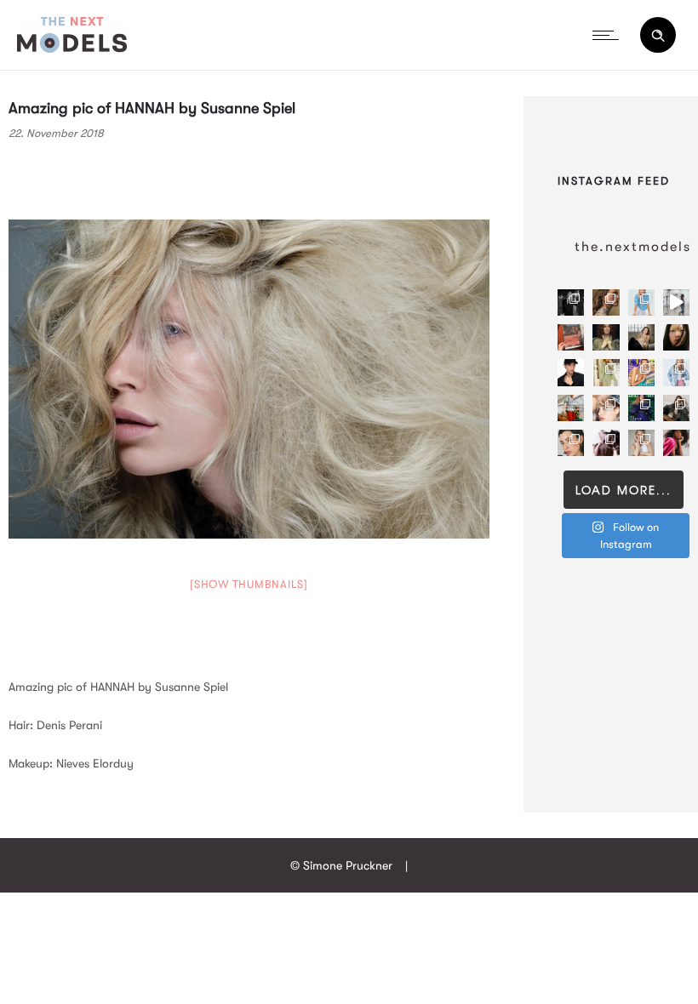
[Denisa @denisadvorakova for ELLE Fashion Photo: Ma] (641, 372)
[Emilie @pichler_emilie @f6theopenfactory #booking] (676, 302)
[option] (249, 379)
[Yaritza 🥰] (676, 443)
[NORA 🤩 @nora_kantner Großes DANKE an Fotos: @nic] (605, 408)
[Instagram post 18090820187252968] (571, 408)
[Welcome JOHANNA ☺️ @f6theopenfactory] (641, 302)
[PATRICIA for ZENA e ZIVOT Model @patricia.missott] (605, 372)
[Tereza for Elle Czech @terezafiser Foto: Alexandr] (571, 302)
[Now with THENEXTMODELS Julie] (605, 337)
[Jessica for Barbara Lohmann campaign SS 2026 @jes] (605, 443)
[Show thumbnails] (249, 584)
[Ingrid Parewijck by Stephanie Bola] (641, 443)
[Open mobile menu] (609, 35)
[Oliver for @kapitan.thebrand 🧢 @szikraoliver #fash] (571, 372)
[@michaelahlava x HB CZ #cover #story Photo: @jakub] (641, 408)
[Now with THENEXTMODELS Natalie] (641, 337)
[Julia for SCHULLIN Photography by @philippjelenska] (605, 302)
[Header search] (658, 36)
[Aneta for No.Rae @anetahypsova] (571, 443)
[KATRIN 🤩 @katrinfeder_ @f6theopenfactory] (676, 372)
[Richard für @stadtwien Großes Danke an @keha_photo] (571, 337)
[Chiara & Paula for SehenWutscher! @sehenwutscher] (676, 408)
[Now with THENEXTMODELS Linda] (676, 337)
